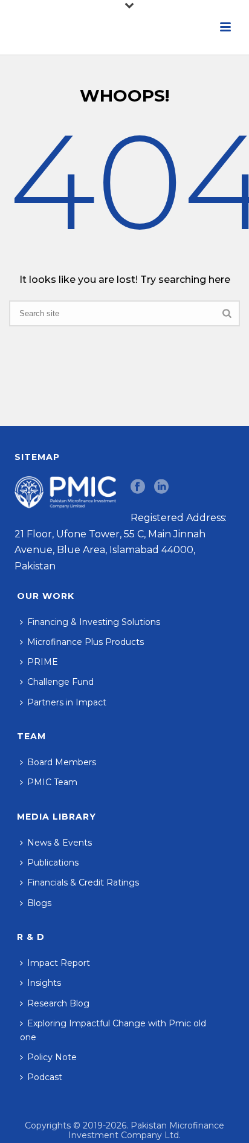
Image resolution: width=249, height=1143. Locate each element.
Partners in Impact (66, 702)
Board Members (61, 762)
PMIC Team (52, 782)
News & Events (59, 842)
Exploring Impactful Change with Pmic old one (113, 1030)
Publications (53, 862)
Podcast (44, 1077)
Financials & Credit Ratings (83, 882)
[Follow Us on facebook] (138, 487)
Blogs (39, 903)
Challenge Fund (60, 681)
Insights (44, 982)
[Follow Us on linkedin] (161, 487)
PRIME (42, 661)
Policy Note (52, 1057)
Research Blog (58, 1003)
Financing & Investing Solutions (93, 622)
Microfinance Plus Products (85, 641)
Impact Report (58, 962)
